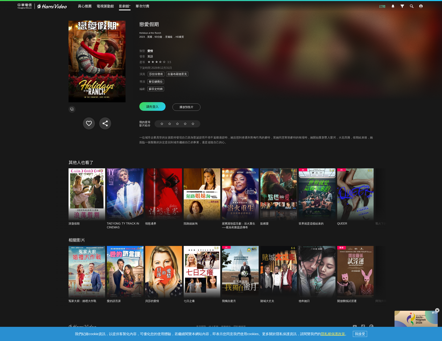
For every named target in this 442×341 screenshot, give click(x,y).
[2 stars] (170, 123)
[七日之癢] (202, 274)
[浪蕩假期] (87, 197)
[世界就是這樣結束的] (317, 197)
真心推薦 (85, 5)
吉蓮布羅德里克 (177, 74)
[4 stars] (185, 123)
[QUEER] (355, 197)
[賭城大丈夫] (278, 274)
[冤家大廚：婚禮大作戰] (87, 274)
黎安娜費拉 (156, 81)
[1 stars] (162, 123)
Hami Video (42, 6)
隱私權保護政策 (333, 334)
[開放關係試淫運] (355, 274)
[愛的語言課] (125, 274)
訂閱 (382, 6)
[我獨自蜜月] (240, 274)
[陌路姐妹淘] (202, 197)
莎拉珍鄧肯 (156, 74)
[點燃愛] (278, 197)
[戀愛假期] (89, 123)
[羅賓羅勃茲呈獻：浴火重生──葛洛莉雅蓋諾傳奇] (240, 198)
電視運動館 (105, 5)
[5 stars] (193, 123)
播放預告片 (186, 107)
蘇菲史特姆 (156, 88)
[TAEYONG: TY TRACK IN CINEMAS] (125, 198)
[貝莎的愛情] (163, 274)
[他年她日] (317, 274)
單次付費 (142, 5)
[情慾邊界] (163, 197)
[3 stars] (177, 123)
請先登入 (152, 106)
